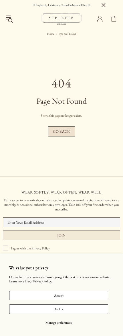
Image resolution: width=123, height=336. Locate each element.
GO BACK (61, 131)
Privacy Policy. (42, 281)
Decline (58, 309)
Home (50, 34)
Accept (59, 295)
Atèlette (61, 18)
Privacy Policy (40, 248)
